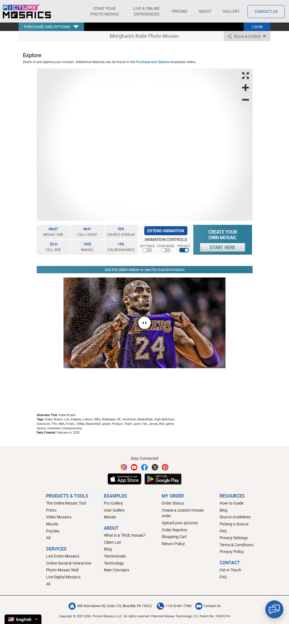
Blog (108, 549)
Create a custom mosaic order (183, 513)
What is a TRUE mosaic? (125, 535)
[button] (104, 11)
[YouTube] (134, 467)
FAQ (223, 531)
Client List (112, 542)
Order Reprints (174, 529)
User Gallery (114, 510)
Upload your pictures (180, 522)
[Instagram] (124, 467)
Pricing (179, 11)
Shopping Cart (174, 536)
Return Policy (173, 543)
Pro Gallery (113, 503)
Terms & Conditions (236, 544)
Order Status (173, 503)
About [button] (205, 11)
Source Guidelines (235, 516)
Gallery (231, 11)
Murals (52, 524)
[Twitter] (155, 467)
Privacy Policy (232, 551)
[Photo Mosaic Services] (27, 11)
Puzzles (53, 531)
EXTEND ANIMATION (165, 230)
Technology (114, 563)
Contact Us (266, 11)
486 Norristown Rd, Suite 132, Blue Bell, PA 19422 (114, 605)
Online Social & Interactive (68, 563)
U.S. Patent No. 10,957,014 (211, 616)
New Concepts (116, 569)
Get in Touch (230, 569)
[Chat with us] (274, 609)
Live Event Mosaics (62, 556)
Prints (51, 510)
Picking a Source (234, 524)
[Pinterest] (165, 467)
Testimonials (115, 556)
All (48, 537)
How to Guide (231, 503)
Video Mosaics (58, 516)
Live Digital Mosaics (63, 576)
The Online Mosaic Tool (66, 503)
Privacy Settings (234, 537)
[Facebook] (144, 467)
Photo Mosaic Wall (62, 569)
